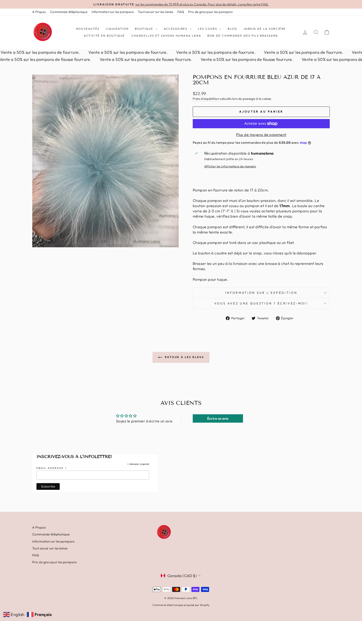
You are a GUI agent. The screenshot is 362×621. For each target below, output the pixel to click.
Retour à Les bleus (184, 357)
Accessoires (176, 28)
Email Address (51, 468)
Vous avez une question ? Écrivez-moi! (261, 303)
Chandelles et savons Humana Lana (166, 35)
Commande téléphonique (68, 12)
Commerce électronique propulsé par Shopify (181, 605)
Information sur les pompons (113, 12)
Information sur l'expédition (261, 293)
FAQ (180, 12)
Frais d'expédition (206, 99)
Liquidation (117, 28)
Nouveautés (88, 28)
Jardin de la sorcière (264, 28)
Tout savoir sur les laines (155, 12)
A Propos (39, 12)
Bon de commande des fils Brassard (242, 35)
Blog (232, 28)
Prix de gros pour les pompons (210, 12)
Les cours (208, 28)
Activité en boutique (104, 35)
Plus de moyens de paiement (261, 134)
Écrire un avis (218, 418)
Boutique (144, 28)
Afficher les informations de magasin (230, 166)
